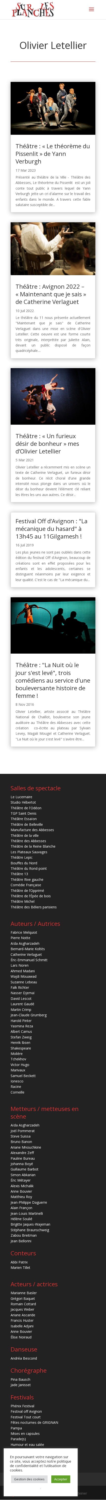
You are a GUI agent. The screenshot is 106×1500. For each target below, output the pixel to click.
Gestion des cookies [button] (29, 1479)
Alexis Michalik (22, 1186)
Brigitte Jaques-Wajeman (30, 1224)
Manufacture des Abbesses (32, 829)
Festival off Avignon (26, 1411)
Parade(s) (18, 1439)
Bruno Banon (21, 1141)
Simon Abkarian (23, 1174)
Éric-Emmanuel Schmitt (29, 960)
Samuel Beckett (23, 1075)
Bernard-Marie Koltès (28, 948)
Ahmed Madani (23, 971)
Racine (16, 1086)
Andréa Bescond (24, 1358)
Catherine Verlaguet (26, 954)
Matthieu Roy (21, 1196)
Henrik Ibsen (20, 1042)
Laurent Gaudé (22, 1004)
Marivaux (18, 1070)
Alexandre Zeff (22, 1152)
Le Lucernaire (21, 797)
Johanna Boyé (22, 1163)
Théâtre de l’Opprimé (27, 890)
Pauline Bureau (23, 1158)
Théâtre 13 (19, 873)
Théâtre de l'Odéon (26, 808)
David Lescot (21, 998)
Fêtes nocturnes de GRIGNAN (34, 1422)
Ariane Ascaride (23, 1315)
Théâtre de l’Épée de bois (31, 896)
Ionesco (17, 1081)
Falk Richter (20, 987)
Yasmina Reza (22, 1026)
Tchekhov (18, 1059)
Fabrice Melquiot (24, 932)
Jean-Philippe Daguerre (29, 1202)
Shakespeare (21, 1048)
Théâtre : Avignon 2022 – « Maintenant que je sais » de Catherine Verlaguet (51, 294)
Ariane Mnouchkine (26, 1147)
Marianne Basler (24, 1292)
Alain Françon (21, 1207)
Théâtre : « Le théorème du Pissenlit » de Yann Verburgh (53, 153)
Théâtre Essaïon (24, 818)
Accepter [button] (60, 1479)
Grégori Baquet (23, 1298)
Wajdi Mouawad (23, 976)
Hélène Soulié (21, 1218)
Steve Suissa (21, 1136)
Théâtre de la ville (25, 835)
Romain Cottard (23, 1304)
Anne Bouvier (21, 1191)
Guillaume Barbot (24, 1169)
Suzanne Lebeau (24, 982)
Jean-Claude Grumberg (29, 1015)
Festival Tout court (26, 1417)
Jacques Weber (22, 1309)
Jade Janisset (21, 1384)
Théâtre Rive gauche (27, 879)
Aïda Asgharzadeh (25, 943)
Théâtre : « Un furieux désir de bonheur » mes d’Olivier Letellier (47, 443)
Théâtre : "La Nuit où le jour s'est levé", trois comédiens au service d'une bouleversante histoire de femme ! (53, 680)
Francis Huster (22, 1320)
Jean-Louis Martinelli (27, 1213)
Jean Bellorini (21, 1241)
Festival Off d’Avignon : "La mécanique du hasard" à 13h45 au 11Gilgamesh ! (52, 528)
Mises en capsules (25, 1433)
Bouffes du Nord (24, 863)
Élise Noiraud (21, 1337)
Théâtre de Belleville (27, 824)
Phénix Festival (22, 1406)
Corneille (17, 1092)
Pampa (16, 1428)
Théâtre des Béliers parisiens (34, 907)
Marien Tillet (20, 1267)
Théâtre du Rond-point (29, 868)
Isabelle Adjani (22, 1326)
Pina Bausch (20, 1379)
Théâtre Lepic (22, 857)
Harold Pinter (21, 1020)
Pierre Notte (20, 937)
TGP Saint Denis (23, 813)
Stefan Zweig (21, 1037)
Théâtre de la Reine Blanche (33, 846)
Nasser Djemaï (23, 992)
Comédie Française (26, 885)
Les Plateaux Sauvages (29, 852)
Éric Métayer (21, 1180)
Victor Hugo (20, 1064)
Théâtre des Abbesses (28, 841)
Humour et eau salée (27, 1444)
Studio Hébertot (23, 802)
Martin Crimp (21, 1009)
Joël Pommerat (23, 1130)
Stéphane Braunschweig (30, 1230)
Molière (17, 1053)
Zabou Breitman (24, 1235)
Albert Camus (21, 1031)
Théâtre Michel (23, 901)
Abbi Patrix (19, 1262)
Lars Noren (20, 965)
